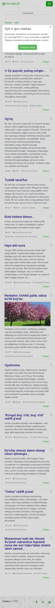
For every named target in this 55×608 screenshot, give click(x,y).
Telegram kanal (27, 47)
